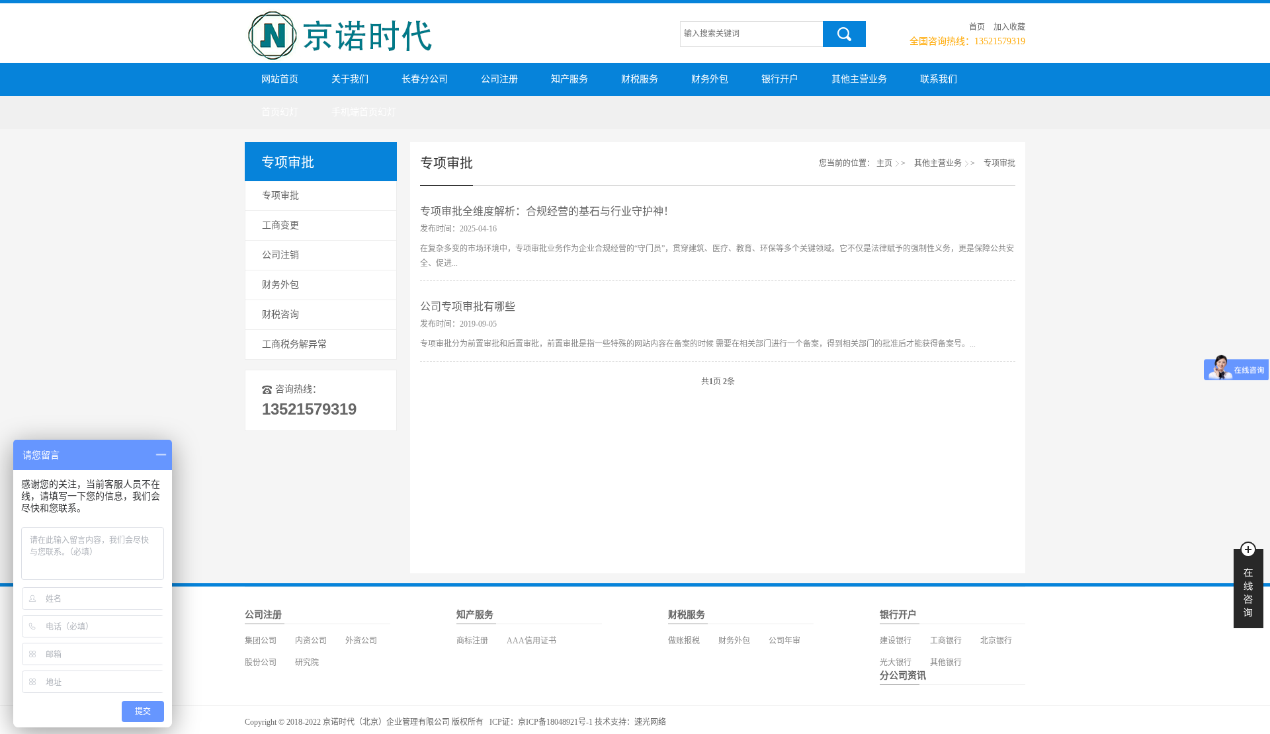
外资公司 (361, 640)
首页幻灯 (279, 112)
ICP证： (503, 722)
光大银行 (895, 662)
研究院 (307, 662)
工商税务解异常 (294, 344)
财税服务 (639, 79)
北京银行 (996, 640)
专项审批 (280, 195)
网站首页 (279, 79)
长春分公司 (425, 79)
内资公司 (311, 640)
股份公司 (260, 662)
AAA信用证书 (531, 640)
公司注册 (499, 79)
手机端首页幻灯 (363, 112)
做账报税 (684, 640)
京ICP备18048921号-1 (555, 722)
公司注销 (280, 255)
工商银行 (946, 640)
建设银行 (895, 640)
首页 (977, 27)
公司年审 (784, 640)
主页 (884, 163)
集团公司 (260, 640)
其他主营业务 (859, 79)
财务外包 (709, 79)
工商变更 (280, 225)
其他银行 (946, 662)
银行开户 (779, 79)
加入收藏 (1009, 27)
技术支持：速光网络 (630, 722)
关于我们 (349, 79)
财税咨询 (280, 314)
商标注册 (472, 640)
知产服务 (569, 79)
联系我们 (938, 79)
